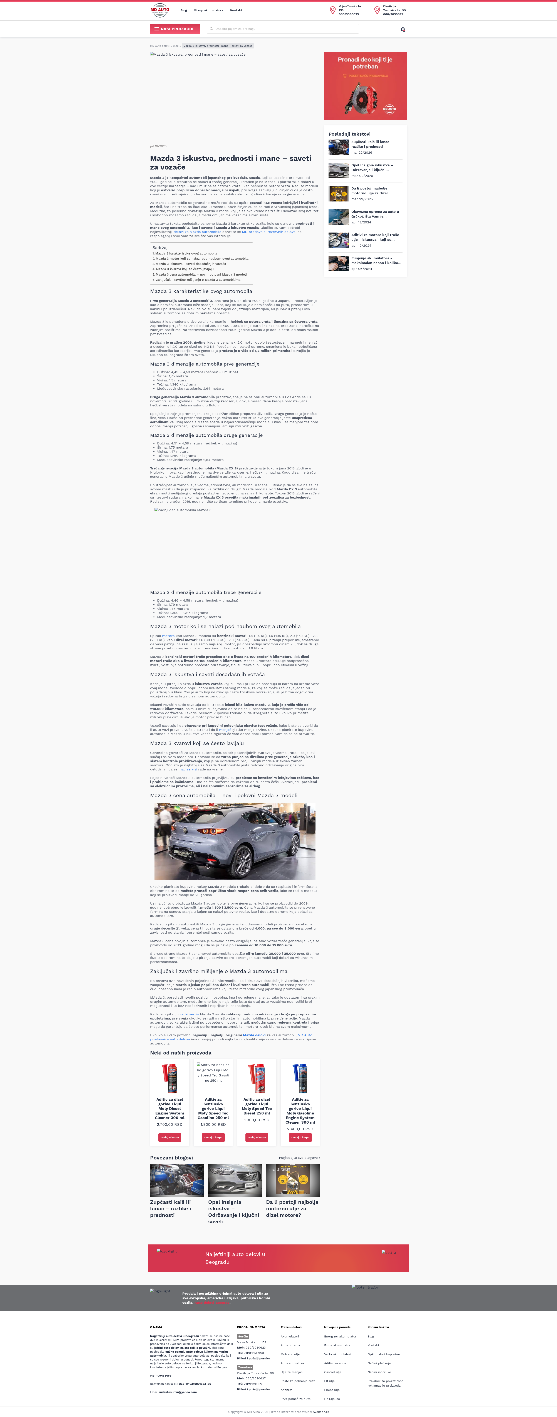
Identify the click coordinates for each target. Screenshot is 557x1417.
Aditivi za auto (335, 1363)
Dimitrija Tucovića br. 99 (394, 8)
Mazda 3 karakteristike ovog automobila (186, 253)
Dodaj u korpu (170, 1137)
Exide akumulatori (337, 1345)
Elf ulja (329, 1381)
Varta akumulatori (337, 1354)
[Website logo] (160, 10)
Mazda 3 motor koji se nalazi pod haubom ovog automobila (202, 259)
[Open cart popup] (404, 29)
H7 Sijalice (332, 1398)
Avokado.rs (321, 1412)
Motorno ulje (290, 1354)
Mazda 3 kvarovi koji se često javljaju (185, 269)
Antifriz (286, 1390)
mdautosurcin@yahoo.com (178, 1392)
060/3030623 (349, 14)
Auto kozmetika (292, 1363)
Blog (184, 10)
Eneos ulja (332, 1390)
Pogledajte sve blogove (298, 1158)
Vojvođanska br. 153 (350, 8)
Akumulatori (290, 1336)
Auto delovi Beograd (212, 1303)
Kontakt (236, 10)
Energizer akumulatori (340, 1336)
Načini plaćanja (379, 1363)
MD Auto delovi (159, 45)
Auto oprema (290, 1345)
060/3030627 (393, 14)
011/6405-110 (253, 1383)
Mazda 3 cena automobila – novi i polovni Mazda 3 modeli (201, 274)
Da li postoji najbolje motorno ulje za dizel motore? (369, 193)
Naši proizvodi (177, 29)
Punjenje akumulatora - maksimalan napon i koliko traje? (374, 263)
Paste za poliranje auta (298, 1381)
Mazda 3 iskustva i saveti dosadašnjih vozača (191, 264)
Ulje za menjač (292, 1372)
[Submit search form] (211, 29)
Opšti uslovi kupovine (384, 1354)
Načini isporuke (379, 1372)
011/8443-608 (254, 1352)
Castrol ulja (332, 1372)
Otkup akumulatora (208, 10)
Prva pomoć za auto (295, 1398)
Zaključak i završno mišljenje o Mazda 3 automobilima (198, 280)
